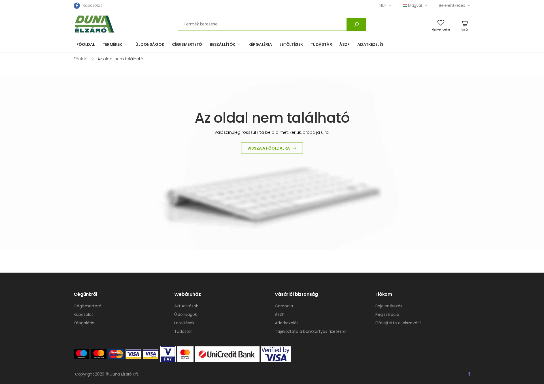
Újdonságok (149, 44)
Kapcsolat (92, 5)
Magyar (415, 5)
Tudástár (321, 44)
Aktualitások (186, 306)
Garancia (284, 306)
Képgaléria (260, 44)
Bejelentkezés (452, 5)
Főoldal (85, 44)
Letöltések (291, 44)
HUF (382, 5)
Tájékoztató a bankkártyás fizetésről (311, 331)
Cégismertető (187, 44)
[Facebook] (77, 6)
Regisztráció (387, 314)
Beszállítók (222, 44)
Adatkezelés (370, 44)
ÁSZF (344, 44)
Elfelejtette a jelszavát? (398, 323)
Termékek (112, 44)
